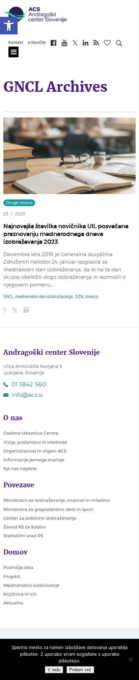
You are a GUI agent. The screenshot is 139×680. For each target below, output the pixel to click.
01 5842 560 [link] (28, 384)
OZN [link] (79, 297)
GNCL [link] (8, 297)
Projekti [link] (11, 577)
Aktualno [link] (13, 603)
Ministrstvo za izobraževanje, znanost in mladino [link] (56, 500)
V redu (54, 669)
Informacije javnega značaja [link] (33, 460)
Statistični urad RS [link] (23, 536)
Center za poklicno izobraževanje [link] (39, 518)
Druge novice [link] (19, 203)
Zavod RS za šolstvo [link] (24, 527)
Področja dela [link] (18, 568)
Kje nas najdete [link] (20, 469)
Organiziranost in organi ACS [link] (34, 451)
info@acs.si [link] (27, 395)
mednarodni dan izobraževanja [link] (44, 297)
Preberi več (80, 669)
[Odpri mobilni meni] (13, 52)
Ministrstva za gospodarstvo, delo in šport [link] (48, 510)
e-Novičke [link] (37, 42)
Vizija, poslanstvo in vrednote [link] (35, 442)
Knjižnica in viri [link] (20, 594)
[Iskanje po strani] (119, 44)
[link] (9, 25)
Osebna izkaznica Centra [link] (30, 433)
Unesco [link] (91, 297)
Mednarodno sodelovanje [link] (31, 585)
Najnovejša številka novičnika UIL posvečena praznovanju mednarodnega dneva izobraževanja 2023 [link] (66, 234)
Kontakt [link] (15, 42)
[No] (130, 659)
